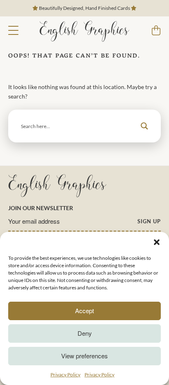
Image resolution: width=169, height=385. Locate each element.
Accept (84, 310)
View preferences (84, 355)
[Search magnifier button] (144, 126)
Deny (85, 333)
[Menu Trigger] (13, 29)
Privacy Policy (65, 374)
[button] (157, 242)
